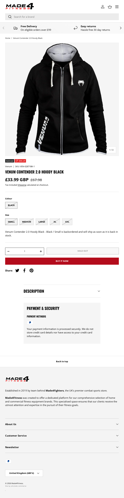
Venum (8, 166)
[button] (109, 6)
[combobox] (62, 16)
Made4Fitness (17, 483)
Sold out (83, 250)
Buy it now (62, 261)
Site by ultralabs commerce (15, 486)
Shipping (22, 184)
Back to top (62, 361)
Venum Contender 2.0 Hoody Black (27, 38)
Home (7, 38)
